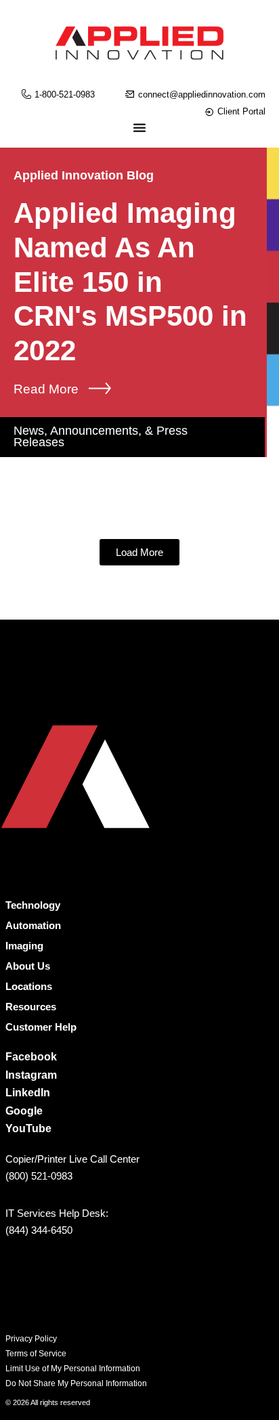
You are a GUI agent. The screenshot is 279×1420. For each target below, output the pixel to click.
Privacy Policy (31, 1338)
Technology (32, 905)
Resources (30, 1006)
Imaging (24, 945)
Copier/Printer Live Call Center (72, 1159)
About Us (27, 966)
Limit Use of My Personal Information (72, 1368)
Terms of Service (35, 1353)
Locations (28, 986)
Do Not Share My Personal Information (76, 1383)
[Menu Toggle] (139, 127)
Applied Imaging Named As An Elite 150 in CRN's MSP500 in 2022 (130, 282)
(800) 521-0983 (38, 1176)
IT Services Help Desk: (56, 1213)
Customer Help (41, 1027)
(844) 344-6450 (38, 1230)
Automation (33, 925)
